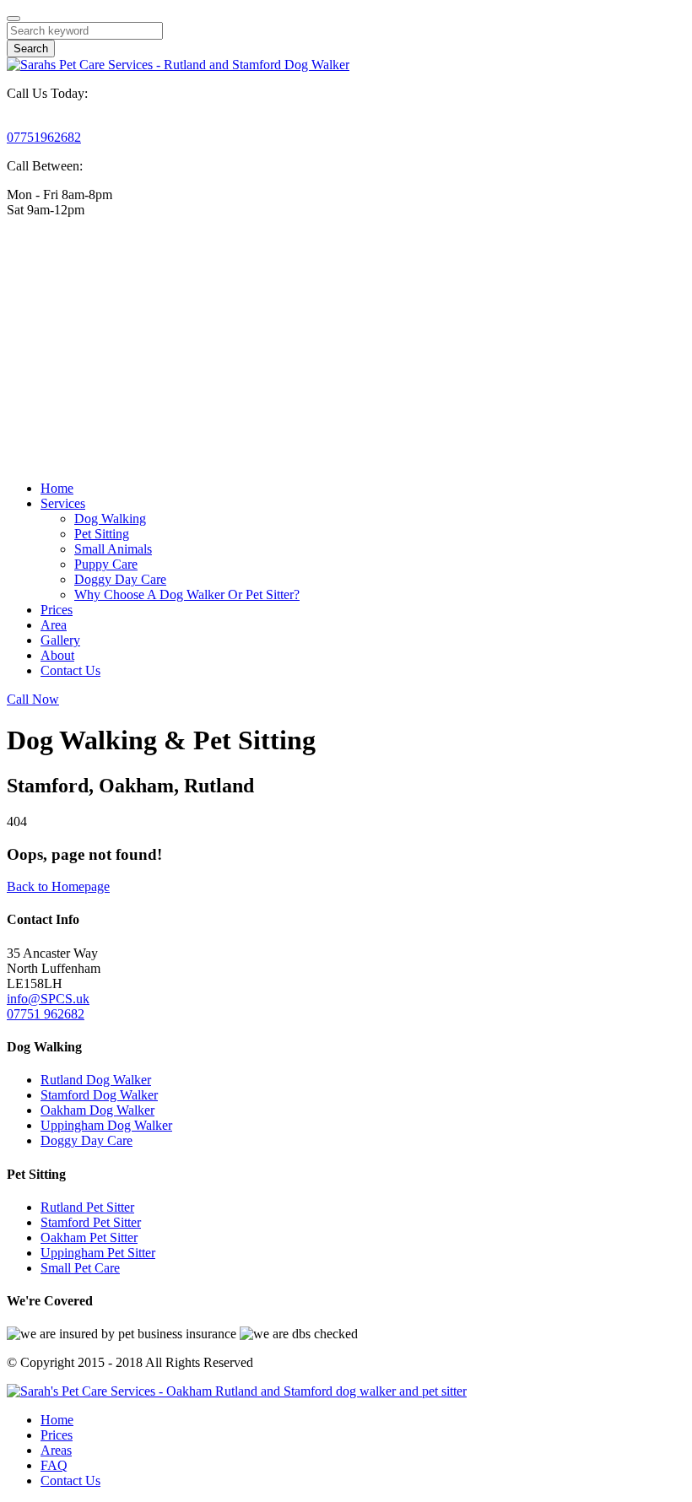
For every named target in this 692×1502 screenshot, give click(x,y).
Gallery (60, 640)
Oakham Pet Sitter (89, 1237)
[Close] (13, 18)
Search (31, 48)
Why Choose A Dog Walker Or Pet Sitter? (187, 594)
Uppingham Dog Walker (106, 1125)
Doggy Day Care (120, 579)
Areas (56, 1450)
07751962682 (44, 137)
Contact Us (70, 670)
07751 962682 (45, 1014)
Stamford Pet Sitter (91, 1222)
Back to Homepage (58, 886)
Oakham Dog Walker (97, 1110)
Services (63, 503)
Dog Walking (110, 518)
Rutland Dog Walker (96, 1079)
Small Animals (113, 549)
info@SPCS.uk (48, 998)
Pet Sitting (101, 534)
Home (57, 488)
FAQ (54, 1465)
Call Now (33, 699)
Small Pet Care (80, 1268)
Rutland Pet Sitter (87, 1207)
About (57, 655)
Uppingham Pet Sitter (98, 1252)
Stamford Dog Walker (99, 1095)
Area (54, 625)
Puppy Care (106, 564)
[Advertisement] (346, 349)
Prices (57, 609)
